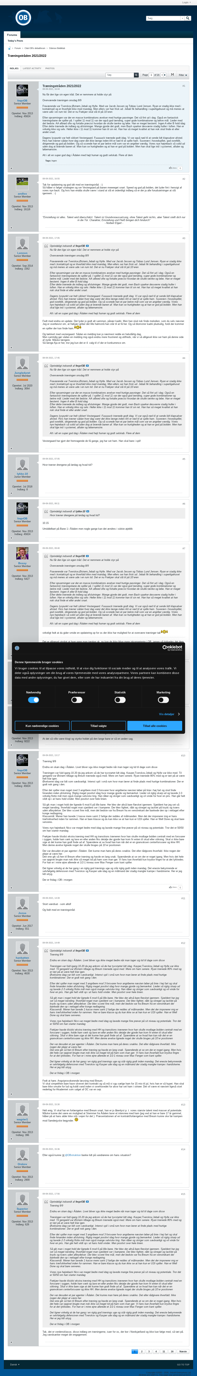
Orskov (22, 1164)
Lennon (22, 253)
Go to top (183, 1364)
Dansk (14, 1364)
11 (164, 1351)
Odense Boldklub (57, 48)
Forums (12, 34)
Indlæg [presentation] (14, 68)
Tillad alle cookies (155, 725)
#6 (184, 503)
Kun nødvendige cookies (42, 725)
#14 (183, 1149)
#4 (184, 358)
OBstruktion (74, 1155)
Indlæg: (18, 116)
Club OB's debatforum (35, 48)
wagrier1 (22, 1119)
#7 (184, 548)
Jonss (22, 913)
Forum (18, 48)
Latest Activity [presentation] (32, 68)
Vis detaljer (166, 714)
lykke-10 (22, 473)
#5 (184, 459)
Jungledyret (22, 372)
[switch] (76, 700)
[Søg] (187, 18)
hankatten (22, 957)
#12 (183, 943)
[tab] (14, 68)
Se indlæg (87, 246)
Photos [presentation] (49, 68)
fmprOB (22, 100)
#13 (183, 1104)
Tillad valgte (98, 725)
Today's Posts (15, 40)
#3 (184, 238)
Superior (22, 1208)
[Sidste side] (172, 76)
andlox (22, 193)
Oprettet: (17, 113)
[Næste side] (164, 75)
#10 (183, 755)
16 (172, 1351)
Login (185, 2)
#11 (183, 898)
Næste (183, 1351)
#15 (183, 1194)
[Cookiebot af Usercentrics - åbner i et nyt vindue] (165, 648)
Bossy (22, 563)
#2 (184, 179)
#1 (184, 86)
